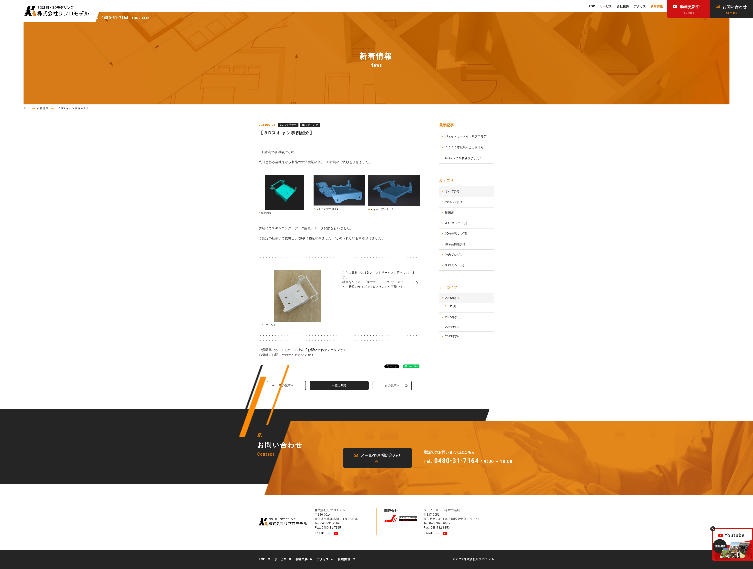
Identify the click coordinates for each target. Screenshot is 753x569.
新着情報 (657, 6)
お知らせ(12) (453, 202)
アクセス (640, 6)
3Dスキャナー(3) (456, 223)
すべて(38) (452, 191)
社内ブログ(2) (454, 254)
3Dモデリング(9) (456, 233)
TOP (592, 6)
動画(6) (450, 212)
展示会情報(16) (455, 244)
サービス (606, 6)
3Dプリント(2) (454, 265)
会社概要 (623, 6)
